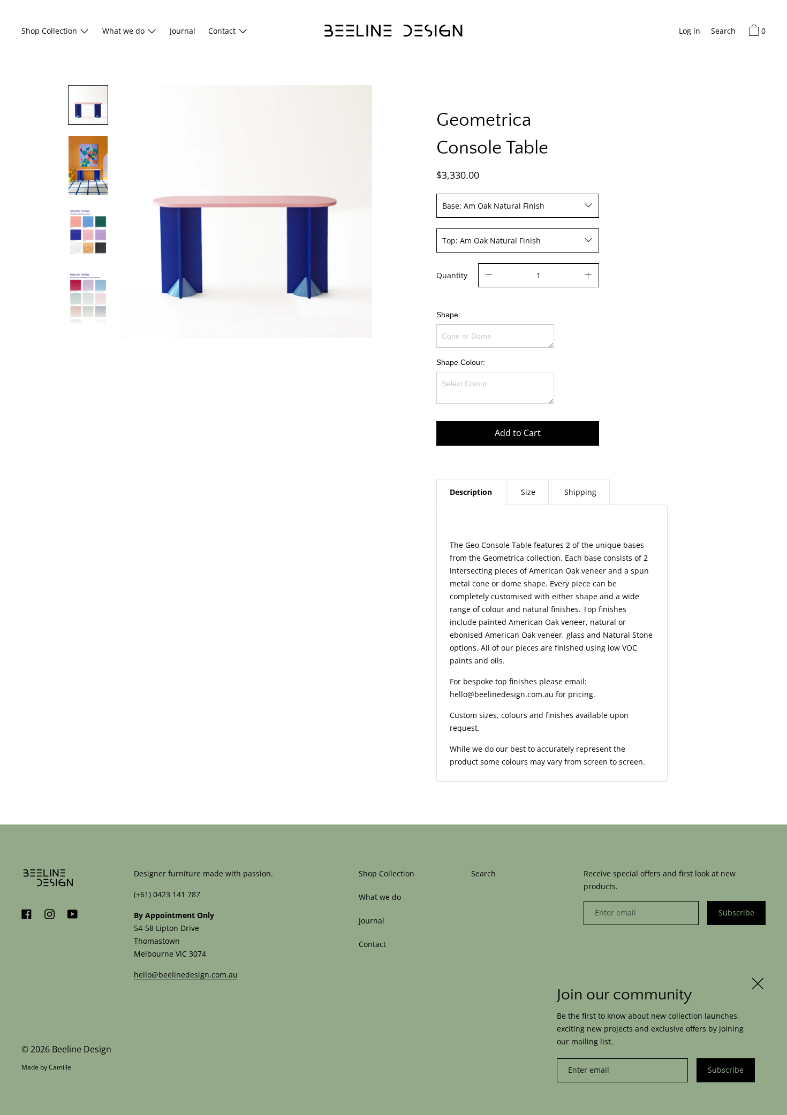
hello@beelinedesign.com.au (186, 974)
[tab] (470, 492)
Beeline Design (81, 1049)
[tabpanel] (552, 643)
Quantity (451, 275)
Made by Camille (46, 1067)
